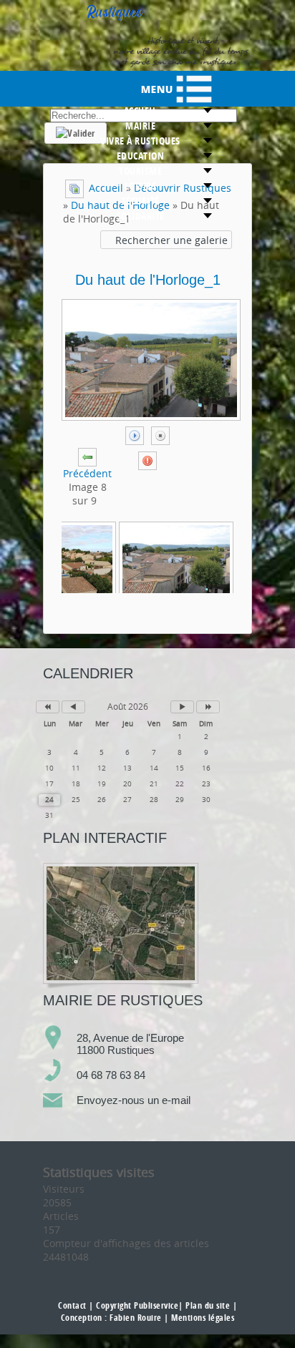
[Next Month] (182, 706)
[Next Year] (208, 706)
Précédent (87, 473)
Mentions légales (202, 1318)
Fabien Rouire (136, 1318)
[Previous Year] (47, 706)
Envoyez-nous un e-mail (133, 1100)
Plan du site (207, 1305)
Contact (72, 1305)
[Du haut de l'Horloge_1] (176, 560)
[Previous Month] (73, 706)
